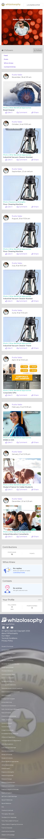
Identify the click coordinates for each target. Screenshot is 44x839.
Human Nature (6, 726)
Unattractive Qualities (8, 831)
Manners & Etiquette (8, 751)
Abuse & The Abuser (7, 646)
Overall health (6, 768)
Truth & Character (7, 828)
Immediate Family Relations (10, 733)
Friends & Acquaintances (9, 716)
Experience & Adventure (9, 705)
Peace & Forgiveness (7, 775)
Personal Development (8, 782)
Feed (6, 55)
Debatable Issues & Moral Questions (12, 688)
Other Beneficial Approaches (20, 108)
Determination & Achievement (11, 691)
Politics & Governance (8, 786)
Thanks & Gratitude (7, 810)
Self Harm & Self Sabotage (9, 796)
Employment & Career (8, 698)
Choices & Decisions (7, 671)
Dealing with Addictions (9, 685)
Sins (3, 807)
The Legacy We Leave (8, 814)
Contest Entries (10, 67)
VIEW (39, 599)
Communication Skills (8, 674)
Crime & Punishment (8, 678)
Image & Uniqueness (7, 730)
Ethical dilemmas (7, 702)
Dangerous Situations (8, 681)
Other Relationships (7, 765)
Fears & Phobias (6, 712)
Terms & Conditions (9, 638)
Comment (23, 112)
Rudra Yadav (17, 75)
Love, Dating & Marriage (9, 747)
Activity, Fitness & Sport (8, 653)
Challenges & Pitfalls (7, 667)
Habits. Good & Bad (7, 719)
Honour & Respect (7, 723)
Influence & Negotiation (8, 737)
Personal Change (7, 779)
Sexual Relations (6, 803)
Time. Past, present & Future (10, 821)
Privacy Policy (7, 641)
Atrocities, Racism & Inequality (10, 664)
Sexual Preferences (7, 800)
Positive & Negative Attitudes (10, 789)
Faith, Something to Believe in (10, 709)
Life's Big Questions (7, 744)
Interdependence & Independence (11, 740)
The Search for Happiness (9, 817)
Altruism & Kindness (7, 660)
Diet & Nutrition (6, 695)
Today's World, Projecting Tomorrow (12, 824)
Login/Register (33, 5)
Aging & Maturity (7, 657)
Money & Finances (7, 754)
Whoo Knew (8, 63)
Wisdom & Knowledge (8, 835)
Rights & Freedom (7, 793)
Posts (6, 59)
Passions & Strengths (17, 202)
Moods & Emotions (7, 758)
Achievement (5, 650)
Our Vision (6, 636)
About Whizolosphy (10, 633)
